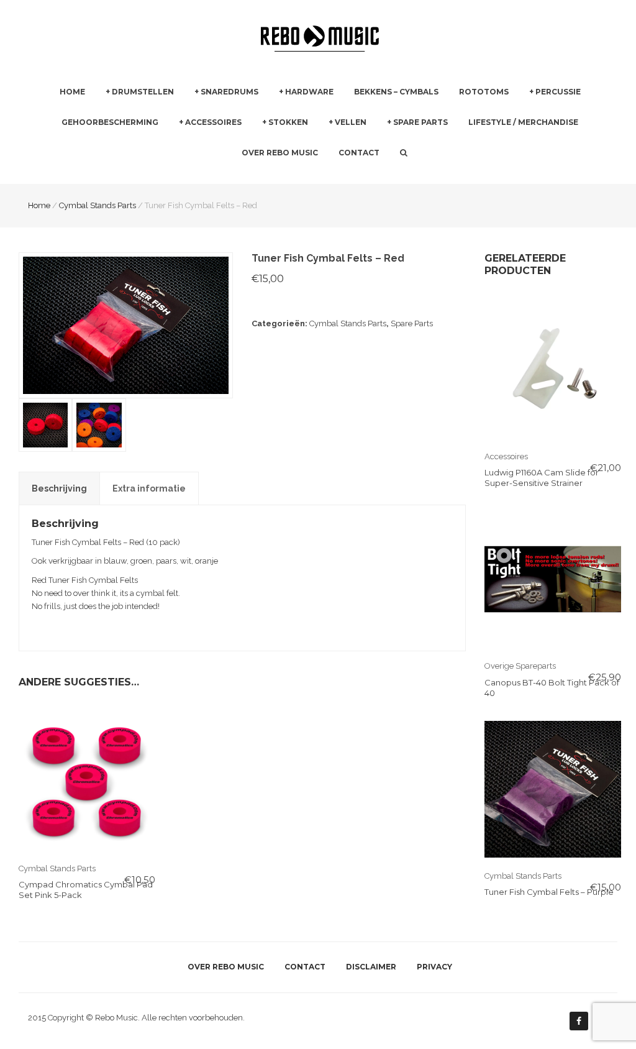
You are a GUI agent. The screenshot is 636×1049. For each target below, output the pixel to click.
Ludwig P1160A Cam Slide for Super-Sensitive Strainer (541, 477)
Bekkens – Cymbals (396, 91)
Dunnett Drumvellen (368, 175)
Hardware (309, 91)
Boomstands (438, 145)
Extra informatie (149, 488)
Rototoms (484, 91)
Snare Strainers (416, 175)
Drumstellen (143, 91)
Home (72, 91)
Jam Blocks (551, 145)
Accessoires (213, 122)
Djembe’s (547, 168)
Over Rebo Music (280, 152)
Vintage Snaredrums (233, 168)
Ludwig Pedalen (445, 169)
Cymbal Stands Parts (347, 323)
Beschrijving (59, 488)
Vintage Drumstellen (145, 168)
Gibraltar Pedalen (447, 145)
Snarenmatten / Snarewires (439, 152)
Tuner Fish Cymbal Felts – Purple (549, 892)
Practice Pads (204, 175)
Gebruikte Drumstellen (148, 145)
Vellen (350, 122)
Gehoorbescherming (109, 122)
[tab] (59, 488)
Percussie (558, 91)
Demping (197, 152)
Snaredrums (229, 91)
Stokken (288, 122)
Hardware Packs (309, 168)
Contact (358, 152)
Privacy (434, 966)
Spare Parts (420, 122)
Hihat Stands (438, 168)
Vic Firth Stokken (294, 175)
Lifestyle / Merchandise (523, 122)
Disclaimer (371, 966)
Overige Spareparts (520, 666)
